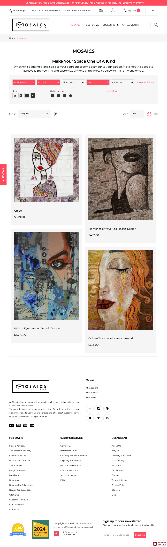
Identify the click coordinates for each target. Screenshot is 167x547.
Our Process (118, 470)
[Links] (113, 10)
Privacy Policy (118, 485)
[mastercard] (18, 426)
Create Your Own (17, 455)
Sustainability (118, 460)
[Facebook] (90, 409)
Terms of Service (120, 480)
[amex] (25, 426)
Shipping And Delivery (71, 460)
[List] (156, 114)
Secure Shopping (68, 475)
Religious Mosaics (18, 470)
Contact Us (65, 446)
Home (12, 38)
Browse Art (14, 480)
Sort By (12, 114)
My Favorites (92, 392)
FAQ (62, 480)
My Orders (91, 397)
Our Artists (14, 509)
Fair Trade (116, 465)
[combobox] (34, 114)
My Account (92, 388)
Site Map (116, 490)
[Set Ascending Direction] (54, 113)
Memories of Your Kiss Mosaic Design (112, 228)
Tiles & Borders (16, 465)
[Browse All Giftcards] (101, 10)
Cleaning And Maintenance (73, 455)
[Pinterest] (107, 409)
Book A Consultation (19, 460)
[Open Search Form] (154, 25)
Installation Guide (68, 450)
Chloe (18, 210)
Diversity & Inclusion (121, 455)
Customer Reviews (18, 499)
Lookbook (14, 475)
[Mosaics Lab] (30, 25)
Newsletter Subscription (21, 490)
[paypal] (32, 426)
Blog (114, 495)
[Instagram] (98, 409)
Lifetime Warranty (69, 470)
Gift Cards (14, 495)
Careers (115, 475)
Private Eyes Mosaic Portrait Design (37, 328)
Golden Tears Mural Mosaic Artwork (111, 338)
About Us (116, 446)
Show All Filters (145, 82)
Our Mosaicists (16, 504)
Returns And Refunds (70, 465)
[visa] (11, 426)
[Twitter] (98, 418)
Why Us (115, 450)
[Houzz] (90, 418)
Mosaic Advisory (17, 446)
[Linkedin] (107, 418)
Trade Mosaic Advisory (20, 450)
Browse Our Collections (20, 485)
